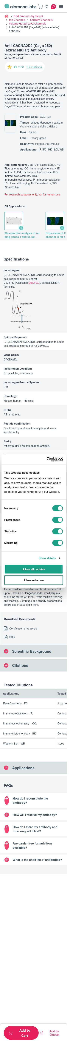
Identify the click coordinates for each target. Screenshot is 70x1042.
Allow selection (34, 580)
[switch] (57, 520)
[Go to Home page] (20, 6)
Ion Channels (17, 20)
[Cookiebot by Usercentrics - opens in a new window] (47, 459)
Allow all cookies (33, 569)
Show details (47, 557)
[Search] (53, 6)
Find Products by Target (28, 16)
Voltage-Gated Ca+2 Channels (27, 23)
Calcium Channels (41, 20)
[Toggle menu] (60, 6)
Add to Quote (54, 1033)
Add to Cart (24, 1033)
